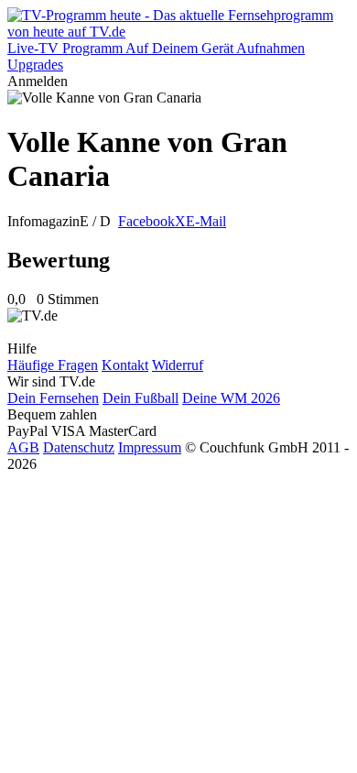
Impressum (149, 447)
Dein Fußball (140, 398)
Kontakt (125, 365)
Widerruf (177, 365)
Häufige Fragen (52, 365)
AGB (23, 447)
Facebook (146, 221)
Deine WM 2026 (231, 398)
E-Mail (206, 221)
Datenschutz (78, 447)
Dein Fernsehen (53, 398)
